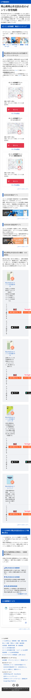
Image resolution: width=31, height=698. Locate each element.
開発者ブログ (24, 660)
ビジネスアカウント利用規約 (9, 655)
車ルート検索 (5, 643)
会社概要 (4, 660)
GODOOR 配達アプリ (20, 665)
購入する (15, 109)
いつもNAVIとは (6, 641)
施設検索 (22, 643)
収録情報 (4, 652)
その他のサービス (22, 594)
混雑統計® (24, 678)
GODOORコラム (22, 667)
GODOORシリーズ (15, 45)
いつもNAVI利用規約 (13, 652)
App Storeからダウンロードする (15, 327)
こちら (16, 70)
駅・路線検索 (19, 645)
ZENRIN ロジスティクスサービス (12, 678)
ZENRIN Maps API (8, 674)
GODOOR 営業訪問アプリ (10, 667)
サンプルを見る (15, 113)
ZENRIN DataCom (18, 688)
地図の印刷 (24, 641)
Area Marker (17, 674)
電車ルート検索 (14, 643)
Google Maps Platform (9, 681)
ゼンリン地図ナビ (8, 669)
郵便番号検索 (11, 645)
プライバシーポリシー (14, 660)
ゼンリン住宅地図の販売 (8, 648)
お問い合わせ (21, 655)
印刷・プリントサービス (7, 45)
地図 (19, 641)
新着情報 (14, 641)
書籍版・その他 (24, 44)
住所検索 (4, 645)
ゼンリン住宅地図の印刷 (8, 650)
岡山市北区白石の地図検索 (13, 568)
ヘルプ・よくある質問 (22, 650)
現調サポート (17, 669)
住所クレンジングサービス (10, 676)
